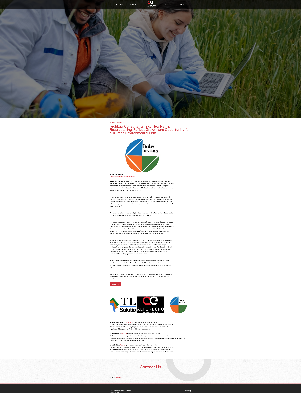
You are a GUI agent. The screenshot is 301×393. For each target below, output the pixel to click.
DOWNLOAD (115, 284)
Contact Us (181, 4)
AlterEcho (124, 333)
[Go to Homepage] (150, 4)
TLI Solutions (127, 322)
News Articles (120, 122)
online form (119, 377)
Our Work (134, 4)
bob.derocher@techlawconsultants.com (122, 176)
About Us (119, 4)
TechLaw (123, 345)
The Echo (167, 4)
